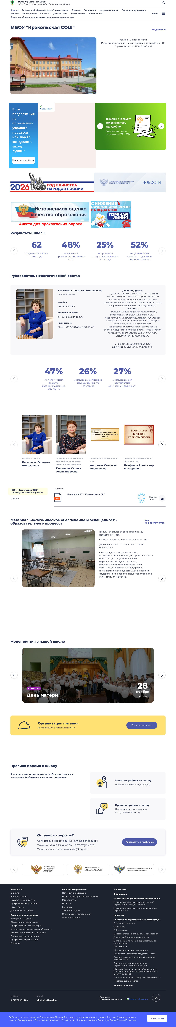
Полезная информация (134, 10)
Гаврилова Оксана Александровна (68, 470)
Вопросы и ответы (123, 985)
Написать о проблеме (23, 160)
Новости (14, 13)
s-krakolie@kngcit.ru (76, 849)
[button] (164, 2)
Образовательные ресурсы (24, 922)
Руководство (120, 946)
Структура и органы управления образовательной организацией (130, 964)
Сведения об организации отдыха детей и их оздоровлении (42, 17)
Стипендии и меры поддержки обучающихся (137, 977)
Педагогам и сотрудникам (24, 915)
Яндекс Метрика (64, 1017)
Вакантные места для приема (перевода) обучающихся (135, 958)
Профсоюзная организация (24, 939)
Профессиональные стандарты (26, 925)
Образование (121, 930)
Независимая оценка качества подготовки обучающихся (135, 909)
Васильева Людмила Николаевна (80, 290)
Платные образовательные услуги (131, 937)
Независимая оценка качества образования (137, 899)
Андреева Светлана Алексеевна (103, 467)
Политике (131, 1020)
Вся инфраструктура (155, 521)
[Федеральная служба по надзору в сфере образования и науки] (133, 869)
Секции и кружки (71, 910)
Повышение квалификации (24, 936)
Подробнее (159, 29)
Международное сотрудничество (131, 950)
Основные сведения (124, 923)
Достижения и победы (21, 910)
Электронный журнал (21, 918)
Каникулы (67, 907)
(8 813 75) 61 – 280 (19, 1000)
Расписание (90, 10)
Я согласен (157, 1018)
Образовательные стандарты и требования (136, 934)
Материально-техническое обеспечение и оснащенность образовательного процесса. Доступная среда (136, 971)
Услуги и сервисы (109, 10)
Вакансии (15, 943)
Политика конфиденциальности (111, 998)
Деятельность (60, 13)
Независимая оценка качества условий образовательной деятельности (134, 903)
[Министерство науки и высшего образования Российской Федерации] (88, 869)
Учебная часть (78, 13)
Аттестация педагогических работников (30, 929)
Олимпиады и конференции (76, 914)
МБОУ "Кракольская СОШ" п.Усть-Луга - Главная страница (27, 491)
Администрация (18, 896)
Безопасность (96, 13)
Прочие (15, 498)
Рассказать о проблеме (140, 842)
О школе (76, 10)
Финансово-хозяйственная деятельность (134, 954)
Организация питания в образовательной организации (135, 942)
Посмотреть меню (141, 725)
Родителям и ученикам (74, 889)
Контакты (45, 13)
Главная (14, 10)
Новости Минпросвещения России (28, 932)
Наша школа (16, 889)
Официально (120, 894)
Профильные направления (24, 903)
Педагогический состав (22, 900)
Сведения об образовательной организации (45, 10)
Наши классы (17, 907)
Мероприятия (29, 13)
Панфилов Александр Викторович (139, 467)
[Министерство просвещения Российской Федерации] (43, 869)
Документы (119, 927)
